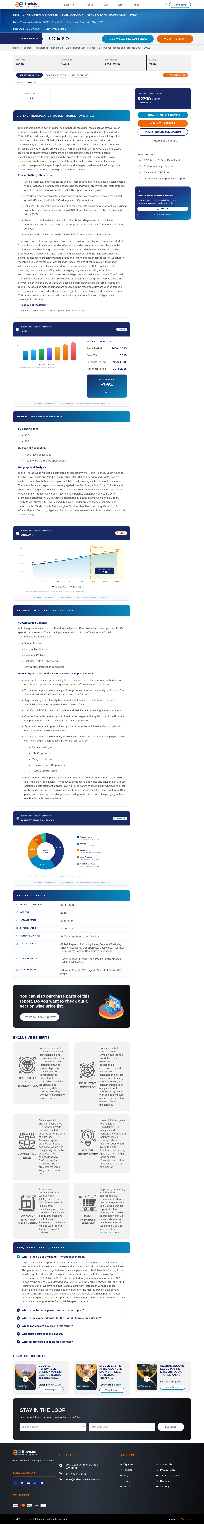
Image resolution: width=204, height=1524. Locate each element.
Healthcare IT (41, 47)
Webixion (186, 1519)
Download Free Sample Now (129, 38)
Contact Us (180, 4)
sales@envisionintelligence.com (82, 1479)
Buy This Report (177, 38)
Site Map (164, 1486)
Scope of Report (80, 75)
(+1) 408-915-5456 (76, 1473)
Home (16, 47)
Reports (89, 4)
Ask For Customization (164, 131)
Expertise (69, 4)
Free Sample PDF (177, 75)
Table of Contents (56, 75)
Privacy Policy (167, 1469)
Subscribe (170, 1426)
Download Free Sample (164, 115)
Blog (106, 4)
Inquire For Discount (164, 140)
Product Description (29, 75)
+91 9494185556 (164, 214)
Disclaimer (165, 1481)
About (137, 4)
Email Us (164, 209)
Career (121, 4)
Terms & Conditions (170, 1475)
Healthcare (57, 47)
